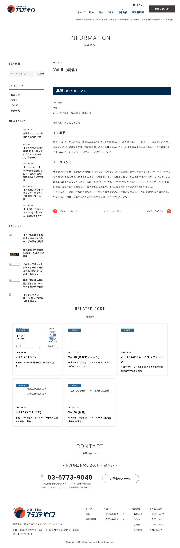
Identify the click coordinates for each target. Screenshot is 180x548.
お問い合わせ (162, 9)
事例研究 (15, 110)
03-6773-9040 (70, 477)
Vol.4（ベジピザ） (69, 211)
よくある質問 (156, 509)
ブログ (14, 105)
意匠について (158, 519)
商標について (158, 514)
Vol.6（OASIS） (155, 211)
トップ (81, 12)
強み (91, 12)
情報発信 (122, 12)
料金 (101, 12)
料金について (158, 524)
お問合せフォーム (120, 478)
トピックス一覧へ (112, 211)
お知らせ (15, 95)
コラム (14, 100)
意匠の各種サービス (115, 519)
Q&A (110, 12)
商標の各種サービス (115, 514)
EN (140, 5)
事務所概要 (138, 12)
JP (134, 5)
